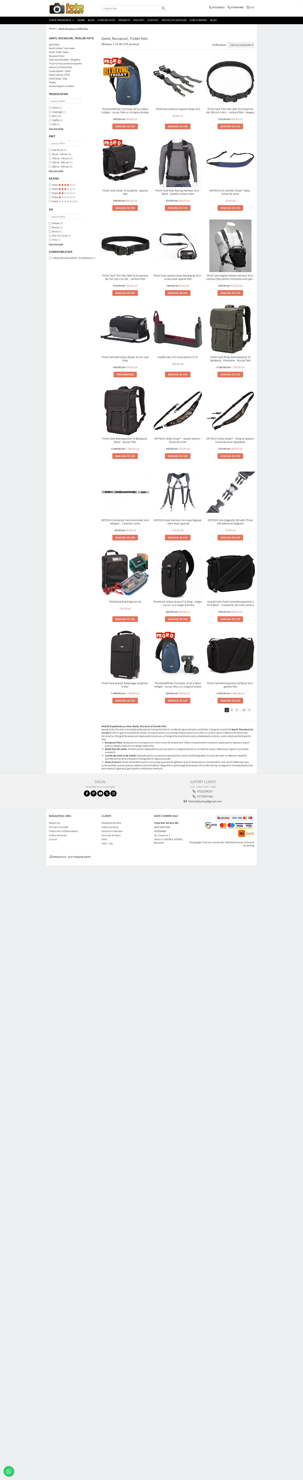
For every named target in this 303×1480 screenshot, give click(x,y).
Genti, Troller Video (59, 52)
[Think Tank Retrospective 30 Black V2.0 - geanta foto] (230, 655)
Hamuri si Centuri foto (60, 67)
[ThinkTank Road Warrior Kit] (125, 573)
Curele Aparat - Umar (60, 71)
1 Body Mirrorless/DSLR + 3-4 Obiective (72, 257)
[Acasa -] (66, 8)
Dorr (54, 115)
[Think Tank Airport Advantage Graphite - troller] (125, 655)
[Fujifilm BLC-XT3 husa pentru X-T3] (177, 329)
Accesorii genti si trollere (61, 86)
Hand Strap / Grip (58, 78)
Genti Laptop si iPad (59, 74)
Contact (153, 20)
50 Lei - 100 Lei (59, 154)
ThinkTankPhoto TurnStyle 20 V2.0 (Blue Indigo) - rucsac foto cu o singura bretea (125, 110)
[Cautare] (163, 8)
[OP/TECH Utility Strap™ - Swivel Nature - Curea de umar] (177, 411)
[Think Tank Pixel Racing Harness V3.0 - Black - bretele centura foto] (177, 162)
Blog (91, 20)
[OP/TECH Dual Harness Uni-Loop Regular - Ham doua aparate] (177, 492)
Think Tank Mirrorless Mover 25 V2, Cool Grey (125, 358)
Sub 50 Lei (57, 149)
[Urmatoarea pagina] (249, 710)
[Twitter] (107, 793)
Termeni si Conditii (58, 827)
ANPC (104, 839)
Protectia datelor (174, 20)
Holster (56, 223)
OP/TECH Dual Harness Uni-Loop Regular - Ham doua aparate (178, 521)
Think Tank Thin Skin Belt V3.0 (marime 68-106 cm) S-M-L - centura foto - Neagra (230, 110)
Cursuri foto (106, 20)
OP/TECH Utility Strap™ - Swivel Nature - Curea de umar (177, 440)
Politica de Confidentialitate (63, 831)
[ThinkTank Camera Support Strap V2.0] (177, 81)
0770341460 (205, 796)
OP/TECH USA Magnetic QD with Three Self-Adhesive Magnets (230, 521)
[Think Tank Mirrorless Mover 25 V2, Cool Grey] (125, 329)
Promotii (124, 20)
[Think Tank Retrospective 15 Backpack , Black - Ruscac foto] (125, 410)
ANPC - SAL (107, 843)
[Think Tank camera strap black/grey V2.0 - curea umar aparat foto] (177, 245)
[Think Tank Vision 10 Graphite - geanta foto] (125, 162)
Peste (55, 184)
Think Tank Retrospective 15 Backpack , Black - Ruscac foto (125, 440)
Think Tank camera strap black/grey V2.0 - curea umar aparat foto (177, 277)
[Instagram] (113, 793)
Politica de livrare (58, 835)
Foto (54, 239)
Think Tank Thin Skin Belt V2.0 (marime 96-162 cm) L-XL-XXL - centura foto (125, 277)
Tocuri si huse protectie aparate (65, 63)
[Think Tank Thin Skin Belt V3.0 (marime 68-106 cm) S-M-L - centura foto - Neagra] (230, 81)
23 (244, 710)
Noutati (138, 20)
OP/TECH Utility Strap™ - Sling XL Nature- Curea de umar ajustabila (230, 440)
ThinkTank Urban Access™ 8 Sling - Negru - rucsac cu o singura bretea (177, 603)
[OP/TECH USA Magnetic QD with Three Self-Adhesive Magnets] (230, 492)
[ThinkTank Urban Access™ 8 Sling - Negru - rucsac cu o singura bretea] (177, 573)
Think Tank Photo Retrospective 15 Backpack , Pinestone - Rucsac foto (230, 358)
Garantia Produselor (112, 831)
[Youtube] (100, 793)
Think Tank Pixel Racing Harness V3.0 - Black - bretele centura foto (177, 192)
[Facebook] (87, 793)
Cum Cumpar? (198, 20)
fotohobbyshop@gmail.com (205, 801)
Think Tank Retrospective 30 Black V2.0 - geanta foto (230, 685)
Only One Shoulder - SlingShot (64, 59)
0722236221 (205, 791)
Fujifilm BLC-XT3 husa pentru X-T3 (178, 357)
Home (81, 20)
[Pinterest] (93, 793)
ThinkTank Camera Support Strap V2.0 (177, 109)
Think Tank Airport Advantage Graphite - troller (125, 685)
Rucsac (55, 227)
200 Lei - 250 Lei (60, 166)
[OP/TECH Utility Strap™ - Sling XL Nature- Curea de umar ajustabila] (230, 411)
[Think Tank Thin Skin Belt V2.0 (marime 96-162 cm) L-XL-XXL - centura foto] (125, 245)
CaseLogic (57, 111)
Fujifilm (56, 120)
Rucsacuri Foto (56, 56)
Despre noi (54, 822)
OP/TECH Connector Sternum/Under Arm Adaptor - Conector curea (125, 521)
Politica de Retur (110, 827)
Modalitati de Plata (111, 822)
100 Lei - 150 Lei (60, 158)
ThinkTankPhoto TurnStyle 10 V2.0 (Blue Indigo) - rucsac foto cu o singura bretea (177, 685)
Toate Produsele (60, 20)
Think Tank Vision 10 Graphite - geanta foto (125, 192)
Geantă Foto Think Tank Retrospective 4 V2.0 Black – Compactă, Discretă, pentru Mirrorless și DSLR (230, 603)
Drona (55, 231)
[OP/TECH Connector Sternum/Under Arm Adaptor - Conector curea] (125, 492)
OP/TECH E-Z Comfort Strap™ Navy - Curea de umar (230, 192)
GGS (54, 124)
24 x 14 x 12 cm (60, 235)
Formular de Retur (111, 835)
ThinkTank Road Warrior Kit (125, 601)
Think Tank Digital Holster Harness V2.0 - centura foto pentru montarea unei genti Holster (230, 277)
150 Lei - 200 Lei (60, 162)
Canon (55, 107)
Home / (53, 28)
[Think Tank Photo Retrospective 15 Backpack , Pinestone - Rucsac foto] (230, 329)
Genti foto (54, 44)
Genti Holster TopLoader (62, 48)
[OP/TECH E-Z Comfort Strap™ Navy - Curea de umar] (230, 163)
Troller (52, 82)
